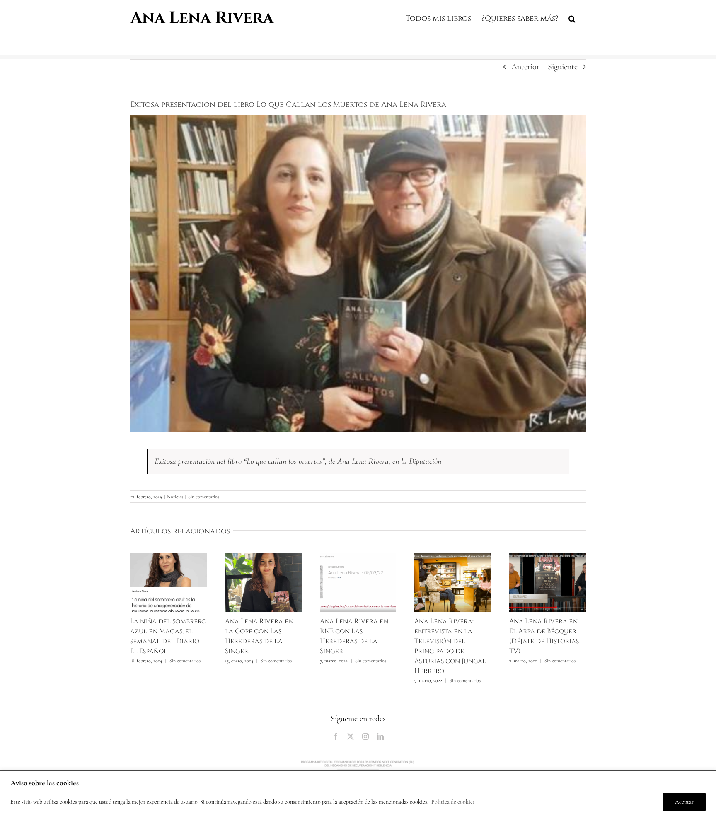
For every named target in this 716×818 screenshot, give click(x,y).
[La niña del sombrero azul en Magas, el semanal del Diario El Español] (168, 558)
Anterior (525, 67)
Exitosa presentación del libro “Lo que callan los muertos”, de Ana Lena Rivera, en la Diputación (298, 461)
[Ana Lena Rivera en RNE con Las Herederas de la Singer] (358, 558)
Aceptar (684, 801)
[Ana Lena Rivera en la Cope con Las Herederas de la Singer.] (263, 558)
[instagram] (365, 736)
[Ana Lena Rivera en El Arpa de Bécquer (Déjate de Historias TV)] (547, 558)
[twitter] (350, 736)
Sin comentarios (203, 496)
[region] (358, 794)
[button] (572, 17)
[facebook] (335, 736)
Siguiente (563, 67)
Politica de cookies (453, 801)
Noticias (175, 496)
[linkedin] (380, 736)
